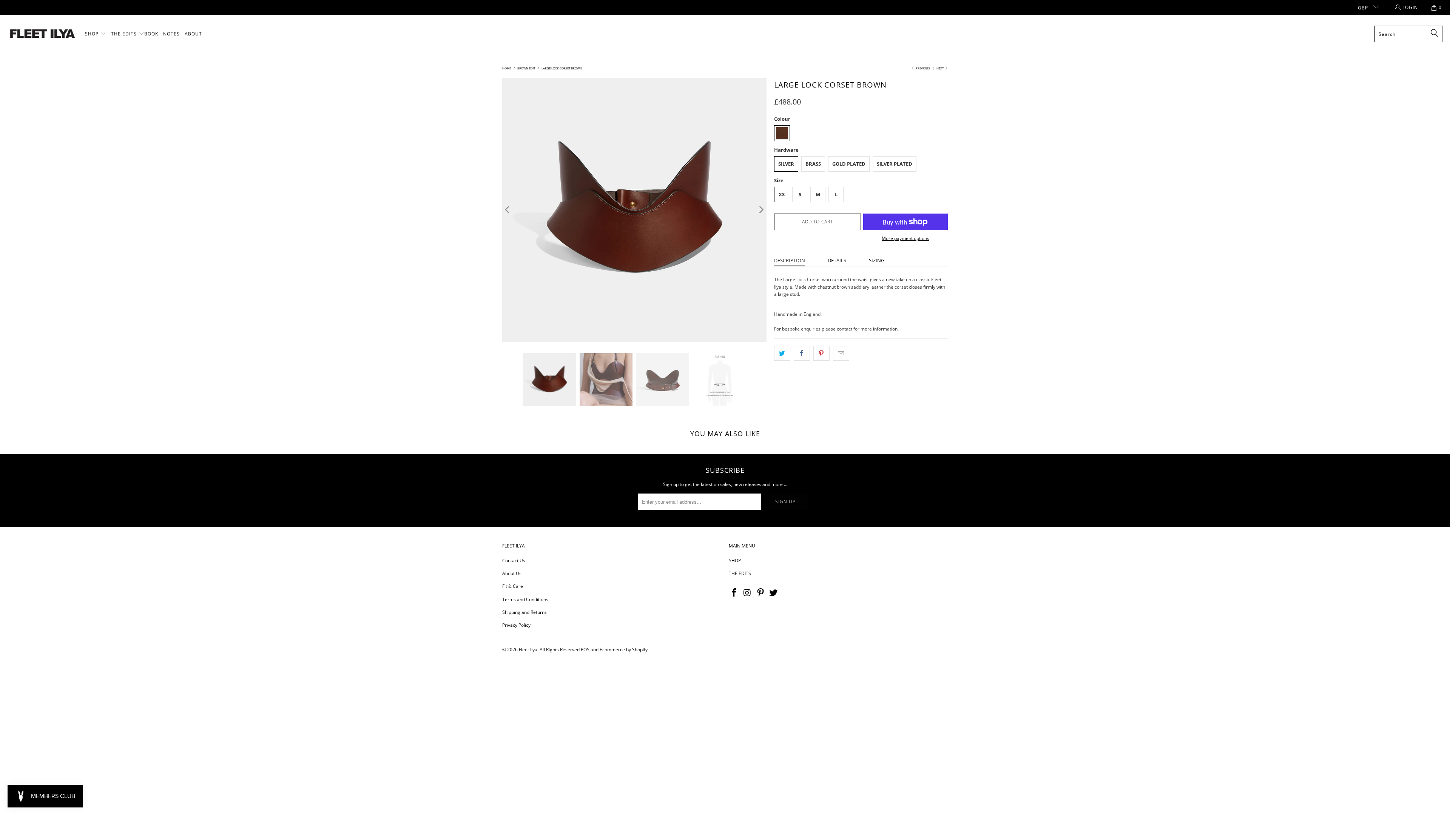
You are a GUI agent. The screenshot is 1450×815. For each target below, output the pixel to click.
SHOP (735, 560)
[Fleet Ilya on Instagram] (747, 592)
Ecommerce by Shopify (624, 649)
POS (585, 649)
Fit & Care (512, 586)
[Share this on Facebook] (802, 353)
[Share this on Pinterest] (821, 353)
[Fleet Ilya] (42, 34)
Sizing (876, 260)
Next (940, 68)
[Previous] (508, 210)
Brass (813, 163)
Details (837, 260)
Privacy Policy (516, 625)
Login (1410, 7)
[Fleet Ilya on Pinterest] (760, 592)
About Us (511, 573)
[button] (95, 34)
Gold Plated (848, 163)
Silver (786, 163)
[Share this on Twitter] (782, 353)
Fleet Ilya (528, 649)
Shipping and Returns (524, 612)
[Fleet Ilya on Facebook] (734, 592)
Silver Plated (894, 163)
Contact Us (513, 560)
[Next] (761, 210)
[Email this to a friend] (841, 353)
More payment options (905, 238)
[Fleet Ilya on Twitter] (773, 592)
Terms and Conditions (525, 599)
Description (789, 260)
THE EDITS (740, 573)
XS (782, 194)
